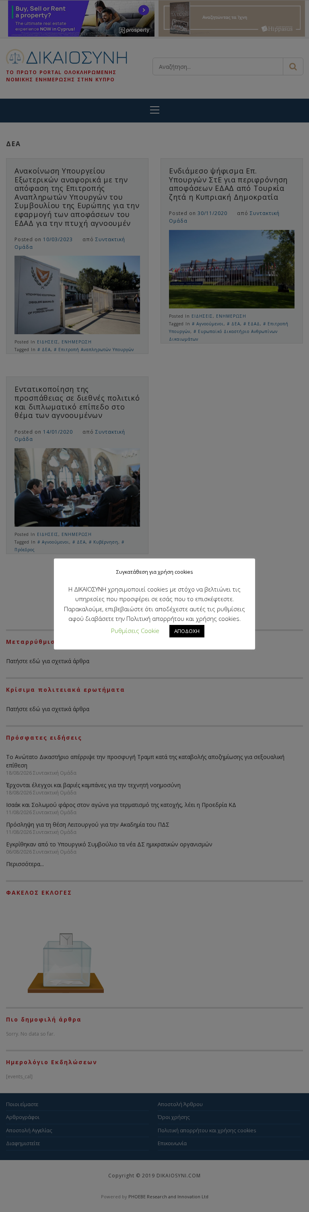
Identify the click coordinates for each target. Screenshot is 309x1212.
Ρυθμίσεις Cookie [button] (135, 631)
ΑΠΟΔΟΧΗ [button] (187, 631)
